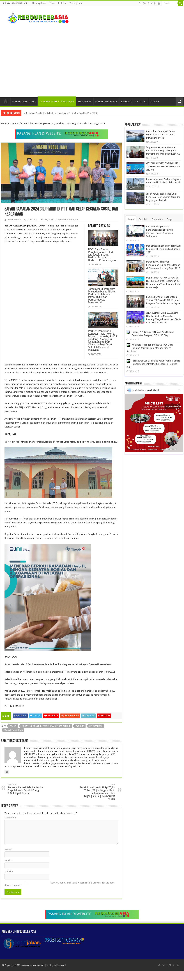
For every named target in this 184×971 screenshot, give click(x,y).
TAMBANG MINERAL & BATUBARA (56, 101)
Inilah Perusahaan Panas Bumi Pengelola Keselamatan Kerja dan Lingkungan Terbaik (163, 197)
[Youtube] (158, 3)
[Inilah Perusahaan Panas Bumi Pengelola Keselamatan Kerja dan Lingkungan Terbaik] (135, 198)
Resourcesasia (14, 220)
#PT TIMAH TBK (95, 726)
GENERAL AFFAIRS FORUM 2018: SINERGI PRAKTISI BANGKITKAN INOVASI (163, 166)
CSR (12, 123)
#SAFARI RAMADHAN (13, 730)
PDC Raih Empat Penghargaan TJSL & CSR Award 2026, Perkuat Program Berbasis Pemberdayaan (102, 255)
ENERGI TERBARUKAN (106, 101)
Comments (157, 219)
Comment (10, 817)
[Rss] (140, 3)
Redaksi (62, 3)
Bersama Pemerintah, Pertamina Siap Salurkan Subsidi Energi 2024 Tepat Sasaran (25, 789)
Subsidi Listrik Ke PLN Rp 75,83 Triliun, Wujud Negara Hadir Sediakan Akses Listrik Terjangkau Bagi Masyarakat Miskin (97, 792)
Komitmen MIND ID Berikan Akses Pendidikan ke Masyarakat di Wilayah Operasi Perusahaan (58, 664)
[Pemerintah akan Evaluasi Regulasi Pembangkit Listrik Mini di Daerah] (135, 184)
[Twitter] (151, 3)
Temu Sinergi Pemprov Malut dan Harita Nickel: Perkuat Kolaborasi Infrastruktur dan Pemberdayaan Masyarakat (102, 295)
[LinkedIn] (155, 3)
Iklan (52, 3)
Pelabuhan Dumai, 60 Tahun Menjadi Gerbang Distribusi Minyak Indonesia (160, 134)
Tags (169, 219)
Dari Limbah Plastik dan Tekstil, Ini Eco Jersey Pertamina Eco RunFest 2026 (163, 249)
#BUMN (13, 726)
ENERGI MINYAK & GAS (24, 101)
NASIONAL (141, 101)
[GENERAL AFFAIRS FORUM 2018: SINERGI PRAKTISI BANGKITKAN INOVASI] (135, 168)
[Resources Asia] (36, 17)
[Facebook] (148, 3)
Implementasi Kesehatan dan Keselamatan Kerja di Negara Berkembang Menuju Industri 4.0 (163, 150)
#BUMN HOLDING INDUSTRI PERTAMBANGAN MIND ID (46, 726)
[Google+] (144, 3)
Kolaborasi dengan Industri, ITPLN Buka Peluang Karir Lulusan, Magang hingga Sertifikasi (149, 348)
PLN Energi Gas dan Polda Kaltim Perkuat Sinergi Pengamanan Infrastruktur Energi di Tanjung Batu (153, 363)
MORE (154, 101)
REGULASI (126, 101)
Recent (131, 219)
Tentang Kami (76, 3)
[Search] (180, 3)
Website (8, 871)
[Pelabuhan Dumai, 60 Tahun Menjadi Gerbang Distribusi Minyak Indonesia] (135, 136)
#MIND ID (79, 726)
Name (8, 849)
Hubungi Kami (39, 3)
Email (8, 860)
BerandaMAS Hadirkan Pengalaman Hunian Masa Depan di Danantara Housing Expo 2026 (67, 113)
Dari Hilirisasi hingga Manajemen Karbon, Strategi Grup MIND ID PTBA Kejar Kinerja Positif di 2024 (61, 441)
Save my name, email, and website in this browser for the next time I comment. (59, 884)
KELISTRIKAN (84, 101)
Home (5, 101)
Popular (143, 219)
